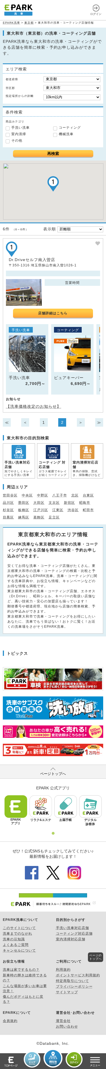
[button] (53, 184)
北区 (75, 495)
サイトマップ (67, 992)
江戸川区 (40, 510)
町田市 (88, 510)
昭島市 (84, 503)
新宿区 (69, 503)
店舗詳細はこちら (53, 313)
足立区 (54, 517)
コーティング (70, 128)
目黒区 (8, 517)
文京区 (54, 503)
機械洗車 (66, 134)
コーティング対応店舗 (74, 934)
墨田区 (23, 503)
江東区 (57, 510)
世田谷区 (10, 495)
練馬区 (23, 517)
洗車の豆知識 (14, 939)
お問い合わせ (67, 1026)
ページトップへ (53, 774)
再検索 (53, 153)
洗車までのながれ (17, 934)
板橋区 (23, 510)
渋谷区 (73, 510)
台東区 (88, 495)
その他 (16, 140)
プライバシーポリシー (74, 986)
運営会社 (63, 1021)
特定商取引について (72, 981)
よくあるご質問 (16, 945)
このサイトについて (19, 928)
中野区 (42, 495)
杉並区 (8, 510)
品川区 (8, 503)
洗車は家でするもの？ (21, 970)
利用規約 (63, 970)
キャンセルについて (19, 950)
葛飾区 (38, 517)
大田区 (38, 503)
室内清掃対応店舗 (70, 939)
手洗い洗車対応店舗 (72, 928)
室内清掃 (18, 134)
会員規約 (10, 1021)
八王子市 (59, 495)
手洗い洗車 (20, 128)
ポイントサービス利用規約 (78, 975)
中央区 (27, 495)
